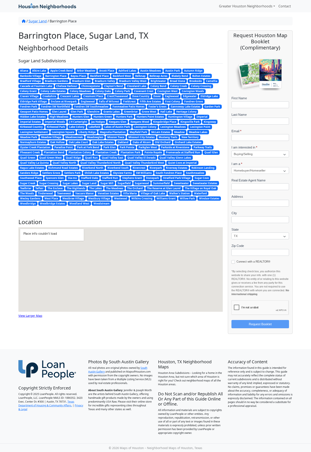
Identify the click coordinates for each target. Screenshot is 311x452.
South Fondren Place (169, 173)
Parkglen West (148, 147)
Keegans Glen (117, 122)
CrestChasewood (117, 96)
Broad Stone (177, 81)
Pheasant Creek (30, 152)
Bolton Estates (201, 76)
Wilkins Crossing (142, 198)
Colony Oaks (103, 91)
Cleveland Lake (136, 86)
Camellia (211, 81)
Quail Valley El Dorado (141, 157)
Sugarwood (142, 183)
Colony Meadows (80, 91)
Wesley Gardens (30, 198)
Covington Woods (193, 91)
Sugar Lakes (70, 183)
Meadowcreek (74, 137)
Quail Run (91, 157)
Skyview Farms (122, 173)
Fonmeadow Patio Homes (128, 106)
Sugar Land (38, 21)
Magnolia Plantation (113, 132)
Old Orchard (163, 142)
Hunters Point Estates (150, 116)
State (235, 229)
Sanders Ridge (29, 173)
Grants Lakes (111, 111)
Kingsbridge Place (164, 122)
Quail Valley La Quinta (34, 163)
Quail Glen (211, 152)
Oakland (123, 142)
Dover (157, 96)
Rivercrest (139, 168)
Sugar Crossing (48, 183)
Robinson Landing (203, 168)
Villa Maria (130, 193)
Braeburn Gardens (56, 81)
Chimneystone (90, 86)
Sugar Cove (202, 178)
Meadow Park (28, 137)
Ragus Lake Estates (32, 168)
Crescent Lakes (69, 96)
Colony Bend (158, 86)
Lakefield (94, 127)
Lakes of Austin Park (117, 127)
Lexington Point (200, 127)
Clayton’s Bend (113, 86)
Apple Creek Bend (61, 70)
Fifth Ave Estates (150, 101)
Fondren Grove (193, 101)
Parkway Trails (203, 147)
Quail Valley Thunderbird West (144, 163)
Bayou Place (78, 76)
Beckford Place (99, 76)
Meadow (179, 132)
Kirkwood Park (56, 127)
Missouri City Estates (141, 137)
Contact (284, 6)
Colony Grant (28, 91)
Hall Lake (166, 111)
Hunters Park (124, 116)
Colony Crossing (201, 86)
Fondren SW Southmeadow (91, 106)
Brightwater (158, 81)
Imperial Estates (30, 122)
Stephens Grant (132, 178)
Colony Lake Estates (53, 91)
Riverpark (156, 168)
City (234, 213)
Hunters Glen (81, 116)
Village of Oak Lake (153, 193)
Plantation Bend (54, 152)
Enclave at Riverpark (64, 101)
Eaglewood (172, 96)
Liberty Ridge (87, 132)
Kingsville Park (190, 122)
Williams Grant (166, 198)
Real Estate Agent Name (248, 180)
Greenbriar (131, 111)
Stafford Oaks (89, 178)
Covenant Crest (143, 91)
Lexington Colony (145, 127)
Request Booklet (260, 324)
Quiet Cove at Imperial (182, 163)
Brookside (195, 81)
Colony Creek (178, 86)
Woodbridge (28, 203)
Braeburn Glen (81, 81)
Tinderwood (45, 193)
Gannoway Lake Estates (185, 106)
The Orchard (135, 188)
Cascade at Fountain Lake (36, 86)
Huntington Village (180, 116)
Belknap (140, 76)
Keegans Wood (140, 122)
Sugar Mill (106, 183)
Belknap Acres (158, 76)
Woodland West (79, 203)
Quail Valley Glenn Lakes (175, 157)
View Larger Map (30, 316)
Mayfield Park (138, 132)
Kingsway (210, 122)
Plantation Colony (80, 152)
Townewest (64, 193)
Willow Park (187, 198)
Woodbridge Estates (52, 203)
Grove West (149, 111)
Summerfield (161, 183)
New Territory (190, 137)
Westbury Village (99, 198)
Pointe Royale (153, 152)
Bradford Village (30, 81)
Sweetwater (181, 183)
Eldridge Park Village (33, 101)
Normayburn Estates (33, 142)
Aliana (24, 70)
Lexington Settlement (34, 132)
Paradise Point (63, 147)
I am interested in (244, 147)
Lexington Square (63, 132)
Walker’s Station (179, 193)
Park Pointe (127, 147)
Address (237, 196)
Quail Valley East (112, 157)
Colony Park (122, 91)
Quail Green (27, 157)
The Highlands (76, 188)
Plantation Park (130, 152)
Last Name (239, 114)
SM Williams (144, 173)
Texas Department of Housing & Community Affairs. (46, 403)
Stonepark (152, 178)
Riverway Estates (176, 168)
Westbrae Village (73, 198)
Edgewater (190, 96)
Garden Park (212, 106)
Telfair (39, 188)
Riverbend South (118, 168)
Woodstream (102, 203)
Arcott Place (106, 70)
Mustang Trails (168, 137)
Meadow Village (51, 137)
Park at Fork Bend (88, 147)
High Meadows (59, 116)
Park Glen (109, 147)
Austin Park (172, 70)
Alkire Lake (39, 70)
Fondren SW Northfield (55, 106)
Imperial (202, 116)
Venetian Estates (108, 193)
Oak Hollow (57, 142)
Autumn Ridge (193, 70)
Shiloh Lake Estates (97, 173)
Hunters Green (103, 116)
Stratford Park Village (176, 178)
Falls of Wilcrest (109, 101)
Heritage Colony (186, 111)
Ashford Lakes (127, 70)
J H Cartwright (78, 122)
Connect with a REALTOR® (253, 261)
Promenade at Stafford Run (183, 152)
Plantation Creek (106, 152)
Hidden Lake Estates (33, 116)
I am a (236, 164)
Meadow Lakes (198, 132)
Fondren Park (28, 106)
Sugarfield (124, 183)
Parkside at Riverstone (175, 147)
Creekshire (49, 96)
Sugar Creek (27, 183)
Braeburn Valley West (132, 81)
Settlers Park (72, 173)
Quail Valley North (64, 163)
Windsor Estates (209, 198)
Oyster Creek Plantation (35, 147)
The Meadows (114, 188)
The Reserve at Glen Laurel (164, 188)
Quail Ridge (73, 157)
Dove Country (140, 96)
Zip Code (237, 246)
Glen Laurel (59, 111)
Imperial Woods (55, 122)
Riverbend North (92, 168)
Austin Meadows (150, 70)
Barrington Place (55, 76)
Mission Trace (115, 137)
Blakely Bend (180, 76)
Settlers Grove (51, 173)
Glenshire (93, 111)
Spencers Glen (55, 178)
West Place (51, 198)
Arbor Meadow (86, 70)
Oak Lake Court (78, 142)
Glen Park (77, 111)
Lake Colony (76, 127)
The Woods (27, 193)
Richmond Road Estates (63, 168)
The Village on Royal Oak (200, 188)
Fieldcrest (129, 101)
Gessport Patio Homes (34, 111)
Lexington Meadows (173, 127)
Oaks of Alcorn (142, 142)
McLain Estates (160, 132)
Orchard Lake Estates (188, 142)
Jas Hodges (98, 122)
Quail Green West (50, 157)
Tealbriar (25, 188)
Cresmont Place (93, 96)
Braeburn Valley (105, 81)
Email (236, 131)
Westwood (120, 198)
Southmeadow (195, 173)
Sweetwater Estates (205, 183)
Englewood (88, 101)
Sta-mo (72, 178)
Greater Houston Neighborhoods (245, 6)
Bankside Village (30, 76)
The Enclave (55, 188)
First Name (239, 98)
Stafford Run (110, 178)
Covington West (167, 91)
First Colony (172, 101)
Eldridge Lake (209, 96)
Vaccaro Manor (84, 193)
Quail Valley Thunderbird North (100, 163)
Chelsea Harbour (66, 86)
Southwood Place (31, 178)
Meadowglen (95, 137)
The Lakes (95, 188)
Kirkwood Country (31, 127)
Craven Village (29, 96)
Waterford (200, 193)
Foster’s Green (158, 106)
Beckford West (122, 76)
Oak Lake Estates (103, 142)
